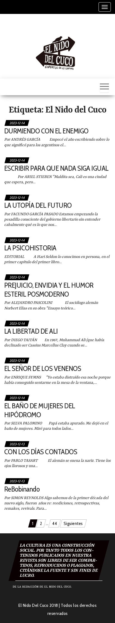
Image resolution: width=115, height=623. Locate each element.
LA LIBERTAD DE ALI (31, 331)
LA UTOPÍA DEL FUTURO (38, 205)
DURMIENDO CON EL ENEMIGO (46, 130)
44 (54, 523)
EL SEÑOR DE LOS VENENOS (42, 368)
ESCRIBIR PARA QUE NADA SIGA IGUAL (56, 168)
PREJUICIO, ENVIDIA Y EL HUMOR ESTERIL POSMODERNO (49, 290)
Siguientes (73, 523)
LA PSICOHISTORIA (30, 247)
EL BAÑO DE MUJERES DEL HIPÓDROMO (39, 410)
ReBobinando (22, 489)
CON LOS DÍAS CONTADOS (40, 451)
